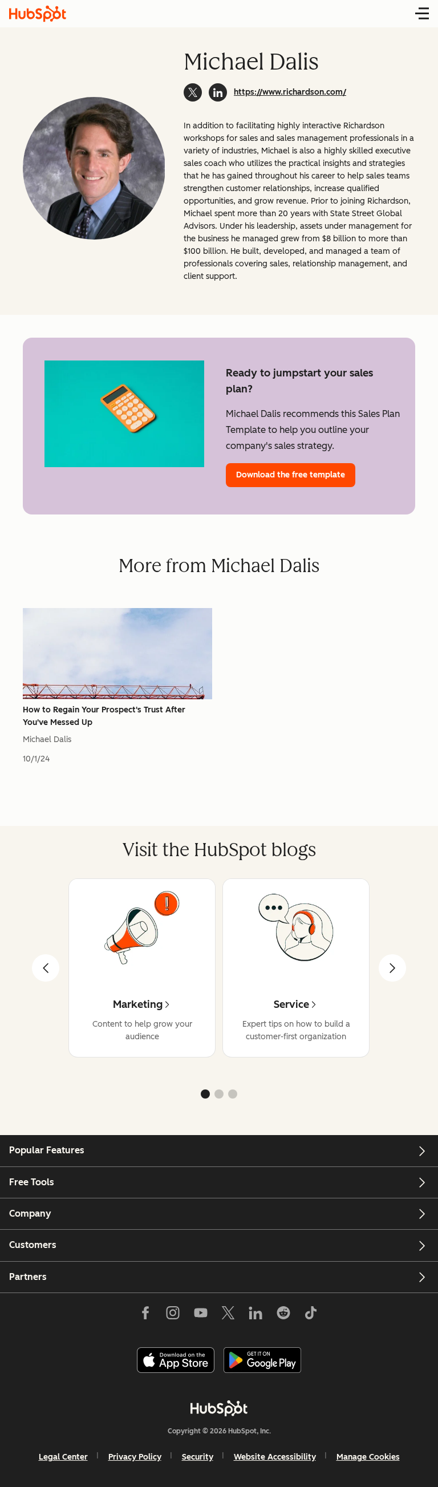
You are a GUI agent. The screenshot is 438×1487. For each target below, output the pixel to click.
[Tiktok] (310, 1315)
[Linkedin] (255, 1315)
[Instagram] (172, 1315)
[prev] (45, 968)
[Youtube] (200, 1315)
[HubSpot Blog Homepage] (37, 14)
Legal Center (63, 1457)
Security (197, 1457)
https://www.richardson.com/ (290, 92)
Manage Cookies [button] (368, 1457)
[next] (392, 968)
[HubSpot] (219, 1408)
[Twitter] (228, 1315)
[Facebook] (145, 1315)
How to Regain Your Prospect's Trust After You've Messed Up (104, 716)
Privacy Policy (134, 1457)
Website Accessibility (275, 1457)
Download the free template (290, 475)
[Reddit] (283, 1315)
